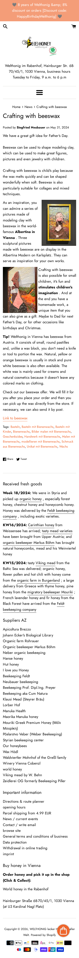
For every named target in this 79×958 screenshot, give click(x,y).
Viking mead (45, 562)
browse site (12, 830)
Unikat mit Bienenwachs (42, 446)
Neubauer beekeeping (20, 681)
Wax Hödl (10, 751)
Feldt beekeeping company (33, 606)
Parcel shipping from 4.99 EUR (27, 813)
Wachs (63, 446)
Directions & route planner (23, 801)
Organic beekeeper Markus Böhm (29, 646)
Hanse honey (13, 658)
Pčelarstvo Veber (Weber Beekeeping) (32, 734)
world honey (12, 769)
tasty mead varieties (57, 530)
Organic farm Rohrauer (21, 641)
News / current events (20, 818)
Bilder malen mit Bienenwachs (51, 431)
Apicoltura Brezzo (17, 629)
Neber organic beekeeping (24, 652)
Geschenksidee (12, 436)
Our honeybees (15, 745)
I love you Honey (16, 670)
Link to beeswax (15, 418)
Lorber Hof (11, 705)
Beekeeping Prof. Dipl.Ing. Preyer (29, 687)
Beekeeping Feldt (16, 676)
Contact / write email (19, 824)
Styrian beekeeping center (23, 740)
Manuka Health (14, 711)
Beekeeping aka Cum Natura (25, 693)
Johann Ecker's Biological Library (28, 635)
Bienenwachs (21, 431)
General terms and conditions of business (35, 836)
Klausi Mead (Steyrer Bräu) (23, 699)
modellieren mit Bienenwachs (40, 441)
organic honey (31, 498)
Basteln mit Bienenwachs (37, 427)
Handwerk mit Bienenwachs (42, 436)
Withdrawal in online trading (25, 848)
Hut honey (11, 664)
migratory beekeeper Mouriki (50, 592)
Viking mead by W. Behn (22, 775)
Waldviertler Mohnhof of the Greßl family (34, 757)
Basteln (15, 427)
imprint (8, 854)
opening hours (14, 807)
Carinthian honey (41, 525)
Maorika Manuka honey (20, 716)
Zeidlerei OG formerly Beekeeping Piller (34, 781)
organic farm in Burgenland (38, 580)
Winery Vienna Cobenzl (21, 763)
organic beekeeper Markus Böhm (28, 542)
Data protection (15, 842)
